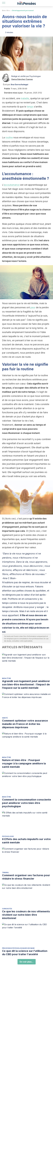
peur (32, 307)
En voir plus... (26, 961)
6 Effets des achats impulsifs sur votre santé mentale (26, 841)
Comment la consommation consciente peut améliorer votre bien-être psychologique (26, 803)
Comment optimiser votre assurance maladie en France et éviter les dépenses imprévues (25, 724)
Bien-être (6, 10)
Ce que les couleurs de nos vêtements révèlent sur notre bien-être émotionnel (26, 915)
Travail (5, 872)
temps (30, 106)
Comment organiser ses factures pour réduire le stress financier (26, 877)
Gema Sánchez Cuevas (22, 79)
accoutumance (12, 184)
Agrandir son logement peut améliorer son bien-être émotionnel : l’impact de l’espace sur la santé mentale (26, 684)
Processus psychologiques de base (18, 948)
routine (9, 137)
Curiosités (7, 909)
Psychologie (8, 836)
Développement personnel (23, 10)
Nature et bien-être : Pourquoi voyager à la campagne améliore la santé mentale (24, 763)
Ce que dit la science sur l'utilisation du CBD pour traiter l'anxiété (24, 952)
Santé (5, 718)
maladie (25, 98)
